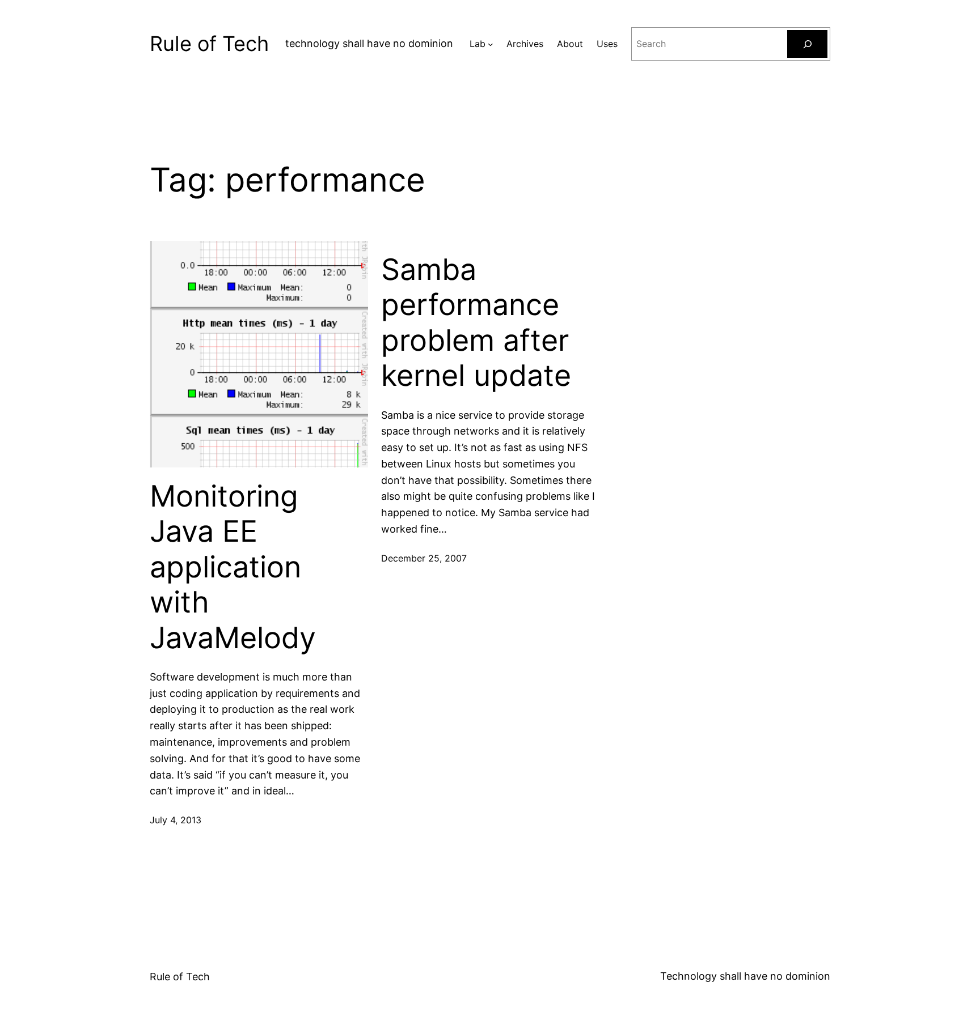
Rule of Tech (209, 43)
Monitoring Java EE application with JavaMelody (233, 567)
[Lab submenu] (490, 44)
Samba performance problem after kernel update (476, 322)
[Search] (807, 44)
